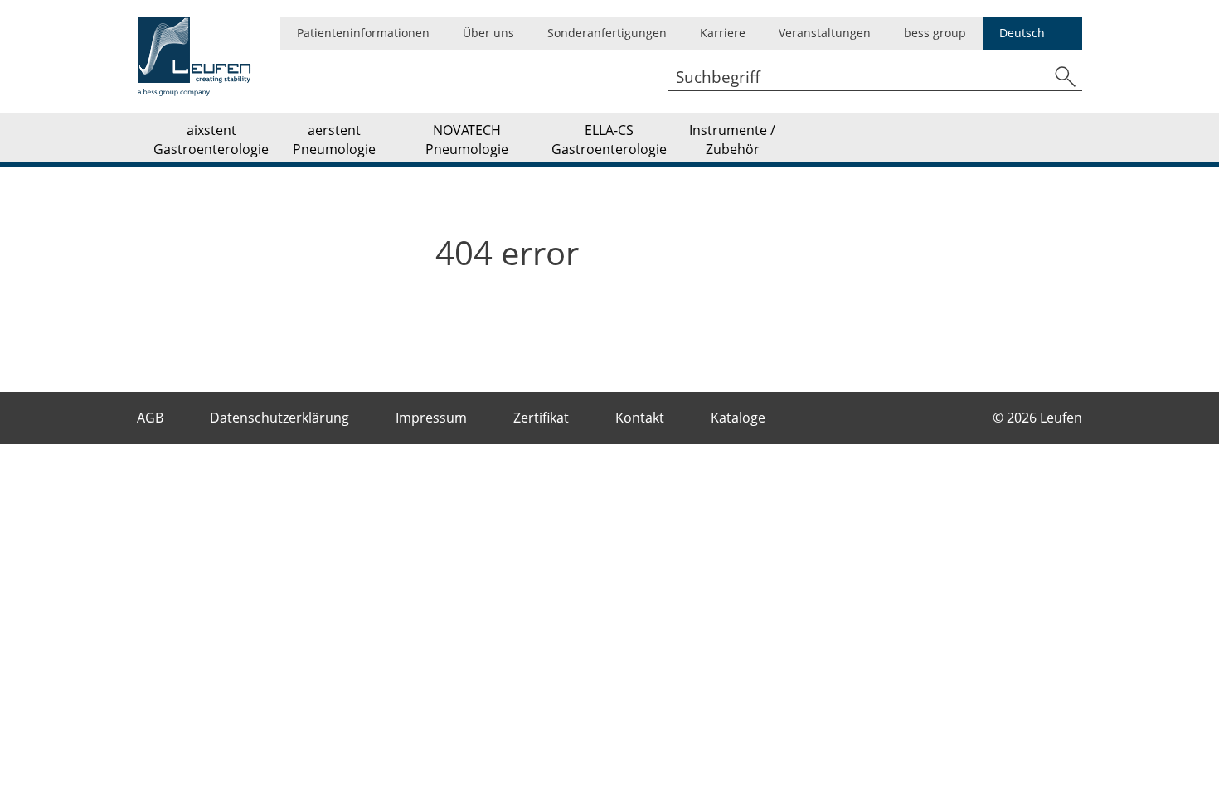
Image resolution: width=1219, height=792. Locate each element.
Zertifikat (542, 417)
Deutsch (1022, 33)
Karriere (722, 33)
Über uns (488, 33)
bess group (935, 33)
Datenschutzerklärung (281, 417)
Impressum (433, 417)
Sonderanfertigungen (607, 33)
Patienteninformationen (363, 33)
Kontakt (641, 417)
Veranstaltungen (825, 33)
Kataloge (740, 417)
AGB (152, 417)
